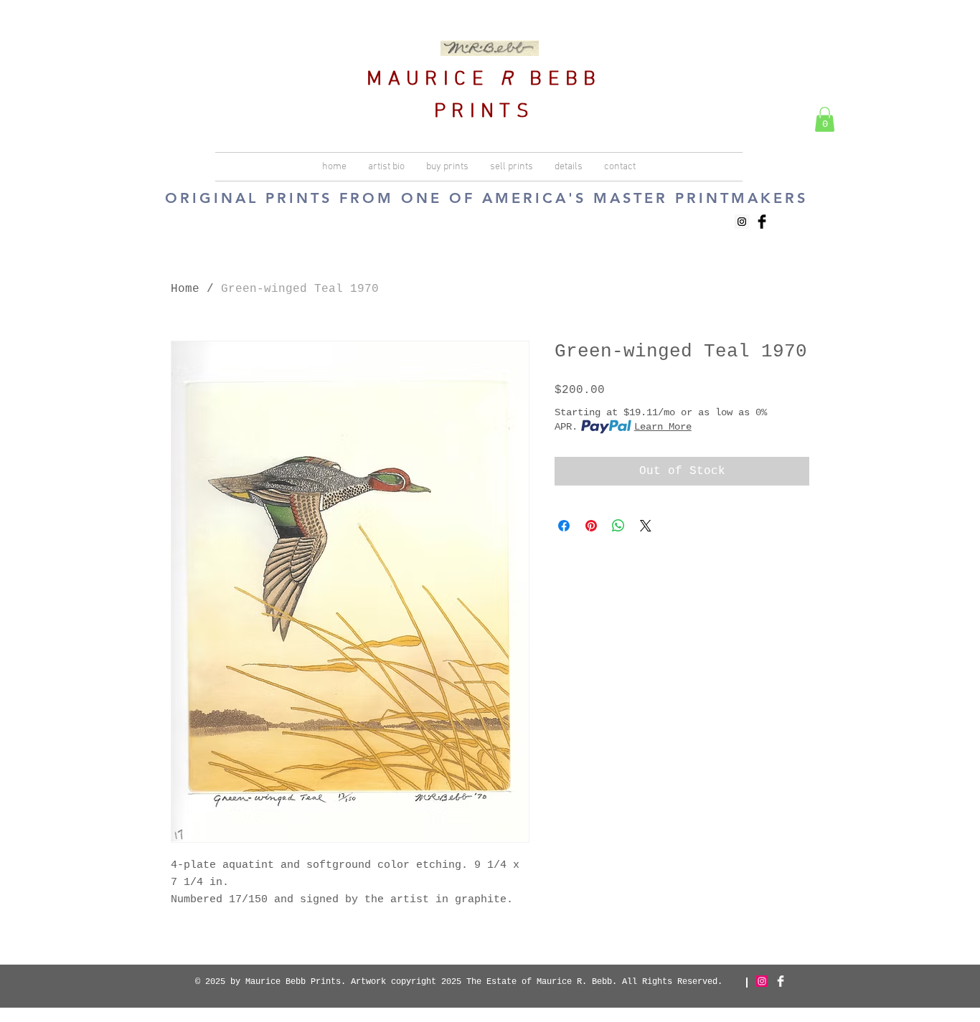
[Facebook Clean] (780, 981)
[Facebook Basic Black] (762, 221)
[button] (824, 119)
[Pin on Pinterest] (591, 525)
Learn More (663, 426)
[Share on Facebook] (564, 525)
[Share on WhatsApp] (618, 525)
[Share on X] (645, 525)
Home (185, 289)
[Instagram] (762, 981)
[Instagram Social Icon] (742, 221)
